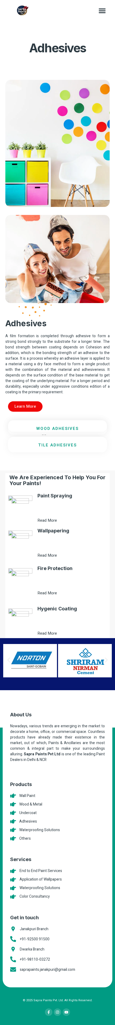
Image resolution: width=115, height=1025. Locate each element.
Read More (47, 521)
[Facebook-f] (48, 1012)
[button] (102, 10)
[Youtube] (66, 1012)
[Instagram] (57, 1012)
